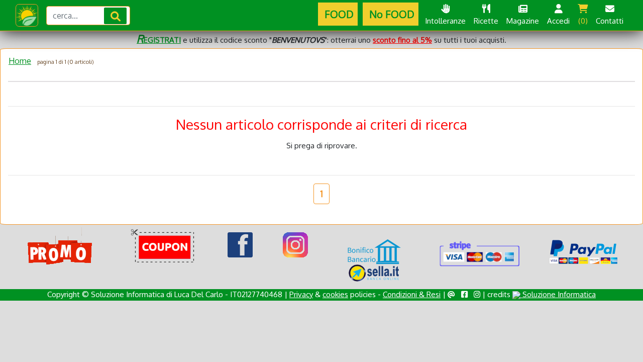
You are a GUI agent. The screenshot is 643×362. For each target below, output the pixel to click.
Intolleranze (445, 21)
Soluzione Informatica (558, 294)
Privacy (301, 294)
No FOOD (390, 14)
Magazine (522, 21)
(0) (583, 21)
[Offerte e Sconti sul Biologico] (60, 246)
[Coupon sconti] (164, 246)
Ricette (486, 21)
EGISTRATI (159, 40)
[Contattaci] (451, 294)
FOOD (338, 14)
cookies (335, 294)
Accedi (558, 21)
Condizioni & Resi (412, 294)
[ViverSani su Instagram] (295, 244)
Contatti (609, 21)
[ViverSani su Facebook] (240, 244)
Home (20, 61)
